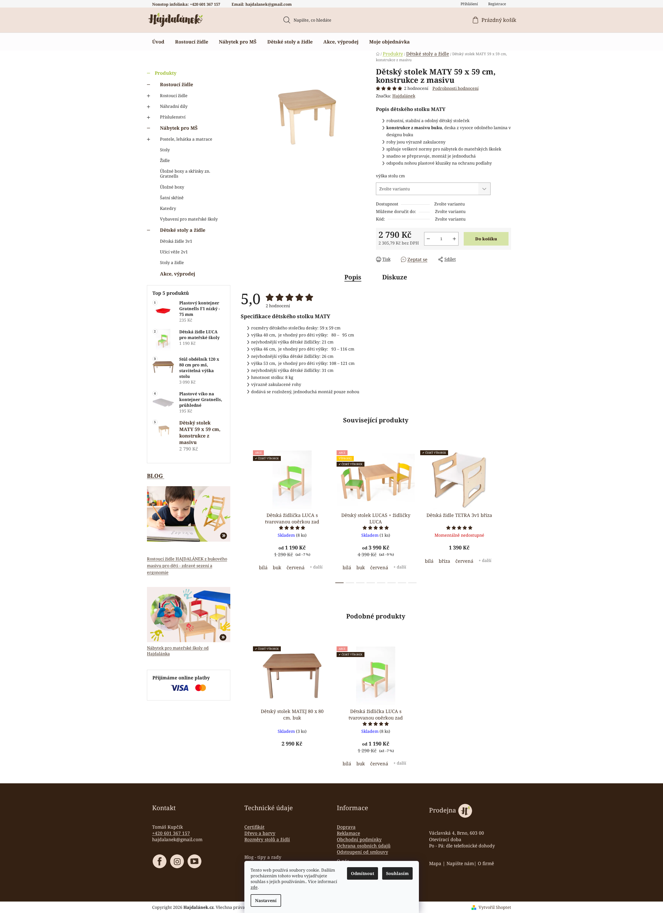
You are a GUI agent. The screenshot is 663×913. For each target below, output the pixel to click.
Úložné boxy (172, 187)
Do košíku (486, 239)
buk (277, 567)
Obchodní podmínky (359, 839)
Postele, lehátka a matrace (186, 139)
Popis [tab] (352, 277)
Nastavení (266, 900)
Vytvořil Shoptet (495, 907)
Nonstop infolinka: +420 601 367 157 (186, 4)
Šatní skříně (172, 198)
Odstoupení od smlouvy (362, 852)
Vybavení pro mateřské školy (189, 219)
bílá (263, 567)
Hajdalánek (403, 96)
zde (254, 887)
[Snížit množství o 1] (428, 238)
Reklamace (348, 833)
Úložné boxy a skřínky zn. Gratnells (185, 173)
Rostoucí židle (176, 84)
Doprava (346, 827)
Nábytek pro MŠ (179, 128)
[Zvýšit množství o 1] (454, 238)
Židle (165, 160)
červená (296, 567)
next (507, 515)
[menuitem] (158, 42)
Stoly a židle (172, 262)
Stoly (165, 150)
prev (245, 515)
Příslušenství (172, 117)
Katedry (168, 208)
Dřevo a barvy (259, 833)
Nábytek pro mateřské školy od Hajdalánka (178, 650)
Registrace (497, 3)
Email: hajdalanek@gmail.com (262, 4)
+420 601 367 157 (171, 833)
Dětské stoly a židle (182, 230)
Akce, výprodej (177, 274)
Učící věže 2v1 (174, 252)
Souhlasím (397, 873)
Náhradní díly (174, 106)
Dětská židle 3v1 (176, 241)
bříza (444, 561)
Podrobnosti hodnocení (455, 88)
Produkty (165, 73)
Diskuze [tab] (394, 277)
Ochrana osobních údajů (364, 845)
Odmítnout (362, 873)
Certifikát (254, 827)
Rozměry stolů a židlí (267, 839)
